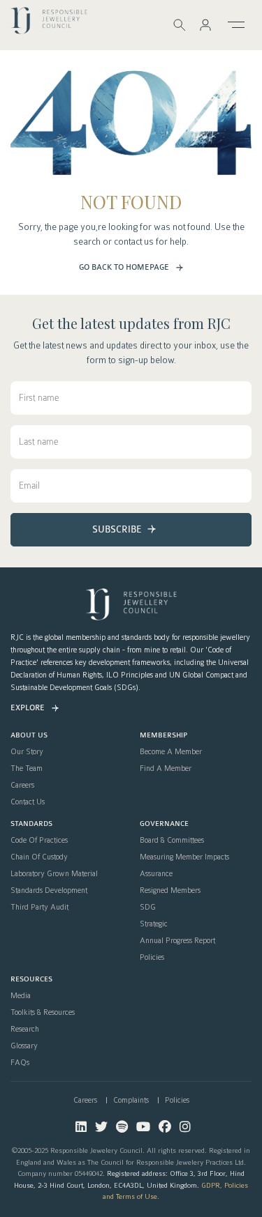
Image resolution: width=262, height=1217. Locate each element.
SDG (148, 907)
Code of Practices (39, 840)
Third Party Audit (39, 907)
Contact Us (27, 802)
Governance (164, 824)
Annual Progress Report (177, 941)
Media (20, 996)
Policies (152, 958)
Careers (22, 785)
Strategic (154, 924)
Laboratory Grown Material (54, 874)
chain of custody (39, 857)
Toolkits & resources (42, 1013)
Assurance (156, 874)
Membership (163, 736)
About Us (29, 736)
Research (24, 1029)
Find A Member (165, 769)
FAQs (19, 1063)
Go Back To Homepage (124, 267)
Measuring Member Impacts (184, 857)
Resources (31, 979)
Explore (27, 707)
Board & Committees (172, 840)
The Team (26, 769)
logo (48, 24)
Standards (31, 824)
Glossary (24, 1046)
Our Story (26, 752)
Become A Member (171, 752)
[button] (205, 25)
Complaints (131, 1100)
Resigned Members (170, 891)
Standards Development (48, 891)
